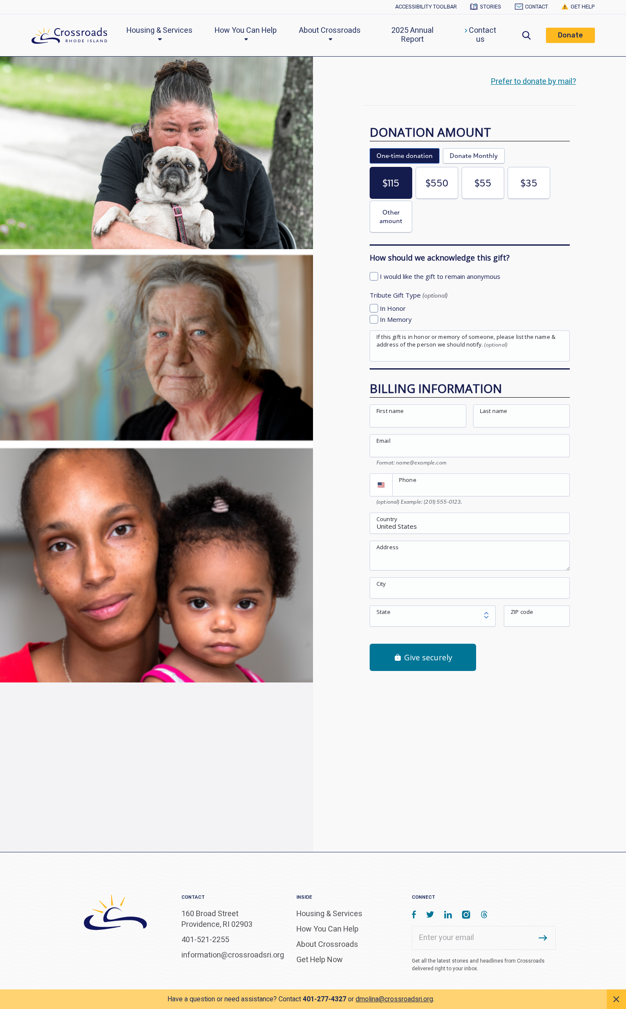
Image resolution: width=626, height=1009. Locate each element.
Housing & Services (159, 30)
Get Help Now (319, 960)
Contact (536, 6)
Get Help (583, 6)
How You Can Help (246, 30)
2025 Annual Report (412, 35)
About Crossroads (330, 30)
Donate (570, 35)
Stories (490, 6)
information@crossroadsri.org (232, 955)
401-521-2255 (205, 940)
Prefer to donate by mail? (533, 81)
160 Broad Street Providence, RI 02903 (217, 919)
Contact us (481, 35)
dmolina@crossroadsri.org (394, 999)
